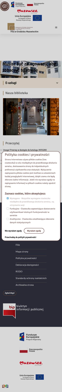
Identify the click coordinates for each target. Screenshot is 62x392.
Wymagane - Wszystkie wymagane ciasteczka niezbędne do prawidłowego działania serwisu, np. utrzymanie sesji (32, 201)
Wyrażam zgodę (34, 230)
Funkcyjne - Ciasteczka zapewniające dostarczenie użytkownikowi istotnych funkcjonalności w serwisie (32, 212)
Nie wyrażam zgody (13, 230)
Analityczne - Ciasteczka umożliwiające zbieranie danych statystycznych (32, 221)
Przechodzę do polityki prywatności (20, 237)
